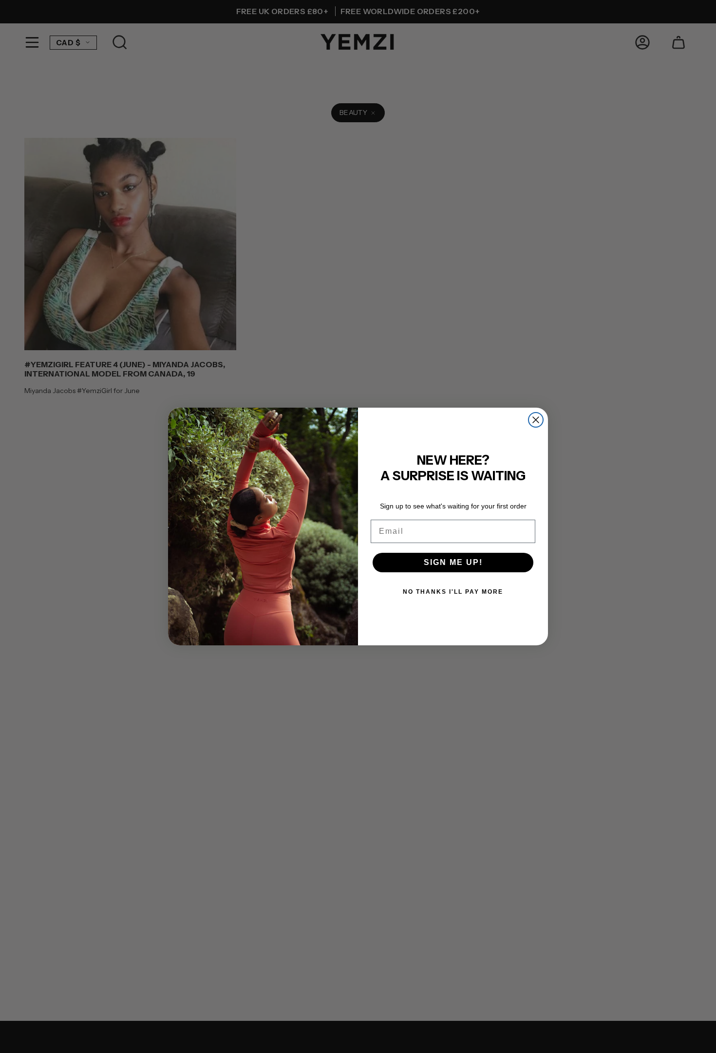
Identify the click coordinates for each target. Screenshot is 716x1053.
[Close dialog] (535, 420)
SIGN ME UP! (453, 562)
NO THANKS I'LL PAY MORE (453, 591)
